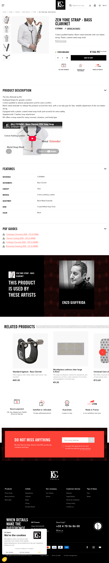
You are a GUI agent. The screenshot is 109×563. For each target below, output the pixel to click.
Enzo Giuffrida (73, 302)
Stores (48, 496)
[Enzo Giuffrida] (76, 275)
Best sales (8, 500)
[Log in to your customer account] (90, 5)
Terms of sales (56, 555)
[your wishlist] (100, 5)
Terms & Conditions (72, 500)
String (27, 503)
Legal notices (44, 555)
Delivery (69, 493)
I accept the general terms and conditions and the (78, 447)
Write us (59, 530)
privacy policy (85, 448)
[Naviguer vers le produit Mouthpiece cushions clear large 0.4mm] (70, 348)
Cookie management (70, 555)
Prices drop (8, 493)
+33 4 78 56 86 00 (68, 526)
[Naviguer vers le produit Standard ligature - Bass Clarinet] (30, 350)
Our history (49, 493)
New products (9, 496)
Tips (88, 493)
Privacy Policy (70, 503)
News (89, 496)
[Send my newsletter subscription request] (91, 440)
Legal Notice (70, 496)
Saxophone (29, 493)
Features (9, 169)
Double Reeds (30, 507)
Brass (27, 500)
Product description (17, 90)
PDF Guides (10, 229)
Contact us (70, 507)
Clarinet (28, 496)
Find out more (60, 41)
